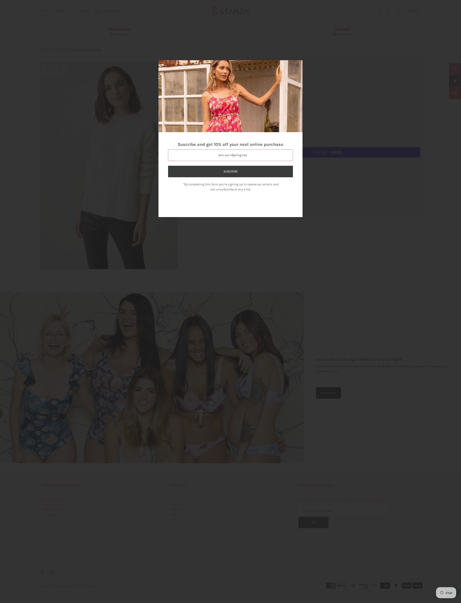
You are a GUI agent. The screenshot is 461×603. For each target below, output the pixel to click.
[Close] (297, 65)
